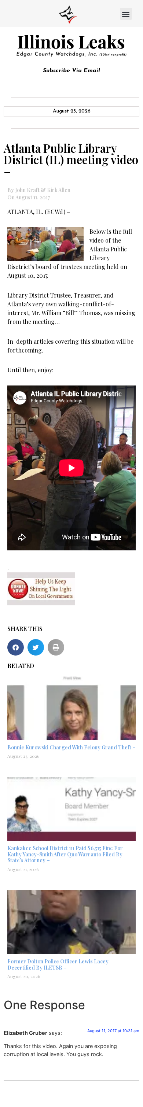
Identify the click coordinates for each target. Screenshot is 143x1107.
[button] (126, 14)
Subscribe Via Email (71, 71)
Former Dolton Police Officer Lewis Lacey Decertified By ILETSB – (58, 964)
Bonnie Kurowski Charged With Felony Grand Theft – (71, 747)
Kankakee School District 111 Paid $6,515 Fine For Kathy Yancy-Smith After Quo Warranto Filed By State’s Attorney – (65, 854)
